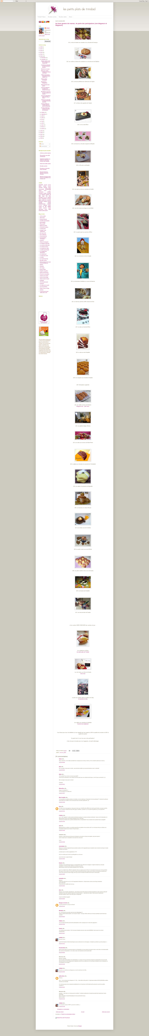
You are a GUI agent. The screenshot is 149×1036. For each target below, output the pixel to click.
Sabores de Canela (44, 275)
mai (42, 121)
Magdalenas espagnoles (44, 82)
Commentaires (44, 146)
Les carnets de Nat (44, 258)
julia (60, 766)
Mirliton (41, 264)
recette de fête (43, 206)
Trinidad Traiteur (42, 16)
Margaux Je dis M (63, 902)
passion (49, 203)
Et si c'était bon (43, 234)
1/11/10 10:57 (62, 793)
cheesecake (41, 189)
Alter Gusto (42, 217)
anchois (49, 184)
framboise (44, 198)
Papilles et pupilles (44, 271)
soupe (49, 207)
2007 (41, 134)
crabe (40, 194)
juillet (42, 117)
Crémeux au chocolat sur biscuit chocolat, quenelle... (46, 101)
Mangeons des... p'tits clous (83, 406)
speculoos (41, 209)
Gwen (60, 758)
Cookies (61, 815)
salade (40, 207)
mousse (49, 201)
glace (40, 200)
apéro (40, 186)
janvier (42, 128)
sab (60, 825)
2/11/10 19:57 (62, 933)
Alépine (60, 920)
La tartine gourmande (44, 249)
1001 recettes (43, 216)
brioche (49, 186)
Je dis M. (42, 240)
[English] (40, 22)
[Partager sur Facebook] (77, 751)
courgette (49, 193)
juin (42, 119)
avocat (44, 186)
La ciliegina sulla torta (44, 243)
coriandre (41, 193)
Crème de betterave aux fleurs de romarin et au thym (45, 88)
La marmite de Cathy (83, 699)
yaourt (46, 210)
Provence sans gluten (44, 274)
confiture (49, 191)
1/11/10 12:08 (62, 802)
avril (42, 123)
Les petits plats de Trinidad (83, 652)
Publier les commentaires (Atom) (68, 1014)
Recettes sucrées (52, 16)
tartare (46, 209)
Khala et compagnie (44, 242)
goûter (65, 752)
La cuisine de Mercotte (45, 245)
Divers (70, 16)
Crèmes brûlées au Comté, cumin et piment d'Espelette (45, 105)
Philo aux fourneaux (44, 272)
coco (45, 190)
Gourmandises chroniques (43, 238)
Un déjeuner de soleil (44, 285)
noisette (40, 202)
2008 (41, 132)
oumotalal (61, 878)
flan (46, 196)
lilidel (60, 774)
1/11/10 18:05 (62, 874)
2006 (41, 136)
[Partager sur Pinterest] (78, 751)
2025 (41, 47)
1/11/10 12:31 (62, 811)
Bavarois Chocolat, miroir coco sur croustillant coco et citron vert (45, 177)
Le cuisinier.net (43, 254)
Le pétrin (42, 257)
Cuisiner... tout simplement (43, 231)
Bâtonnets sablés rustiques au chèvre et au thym (46, 72)
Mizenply (61, 910)
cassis (49, 187)
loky (60, 890)
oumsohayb (61, 846)
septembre (43, 114)
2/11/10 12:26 (62, 924)
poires (49, 205)
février (42, 126)
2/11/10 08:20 (62, 916)
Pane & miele (43, 269)
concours (61, 752)
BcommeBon (42, 222)
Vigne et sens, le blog (44, 288)
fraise (40, 198)
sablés (49, 206)
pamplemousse (42, 203)
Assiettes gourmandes (44, 220)
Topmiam (42, 283)
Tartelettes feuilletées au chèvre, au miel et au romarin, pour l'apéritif (45, 160)
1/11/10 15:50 (62, 858)
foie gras (45, 197)
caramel (45, 187)
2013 (41, 50)
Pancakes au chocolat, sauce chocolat (45, 169)
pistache (45, 205)
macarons (41, 201)
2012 (41, 52)
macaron (49, 200)
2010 (41, 56)
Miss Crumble (62, 797)
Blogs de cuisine (43, 225)
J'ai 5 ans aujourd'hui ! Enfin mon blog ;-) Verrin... (46, 97)
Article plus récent (59, 1012)
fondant (49, 197)
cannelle (40, 187)
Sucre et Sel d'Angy (44, 277)
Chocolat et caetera (44, 227)
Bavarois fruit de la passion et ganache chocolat (44, 173)
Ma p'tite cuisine (43, 260)
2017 (41, 48)
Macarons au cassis (45, 69)
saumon (45, 207)
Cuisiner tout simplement (82, 724)
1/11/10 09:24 (62, 770)
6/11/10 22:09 (62, 964)
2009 (41, 130)
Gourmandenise (43, 236)
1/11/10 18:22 (62, 885)
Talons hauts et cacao (44, 278)
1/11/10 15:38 (62, 842)
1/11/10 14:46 (62, 830)
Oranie (60, 928)
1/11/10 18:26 (62, 898)
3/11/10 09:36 (62, 952)
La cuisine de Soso (44, 246)
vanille (43, 210)
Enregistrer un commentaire (63, 1009)
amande (41, 184)
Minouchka (61, 788)
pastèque (40, 205)
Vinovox (41, 289)
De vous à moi (43, 233)
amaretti (45, 184)
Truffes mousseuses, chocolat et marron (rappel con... (45, 76)
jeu (46, 200)
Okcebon (42, 266)
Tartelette (42, 280)
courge (44, 193)
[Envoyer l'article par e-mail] (69, 750)
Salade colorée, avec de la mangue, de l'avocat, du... (45, 62)
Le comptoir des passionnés (43, 252)
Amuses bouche (43, 219)
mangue (45, 201)
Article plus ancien (106, 1012)
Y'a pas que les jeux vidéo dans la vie (44, 292)
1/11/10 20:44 (62, 906)
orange (49, 202)
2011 (41, 54)
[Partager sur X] (76, 751)
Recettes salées (63, 16)
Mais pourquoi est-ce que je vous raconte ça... (45, 262)
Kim (60, 806)
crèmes (43, 194)
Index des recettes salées (45, 163)
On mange (42, 267)
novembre (43, 59)
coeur (50, 190)
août (42, 116)
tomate (40, 210)
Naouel (60, 863)
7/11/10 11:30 (62, 987)
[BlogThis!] (74, 751)
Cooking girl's (43, 228)
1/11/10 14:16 (62, 821)
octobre (43, 112)
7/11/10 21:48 (62, 1006)
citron (40, 190)
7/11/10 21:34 (62, 998)
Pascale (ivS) (62, 947)
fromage (49, 198)
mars (42, 125)
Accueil (82, 1012)
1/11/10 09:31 (62, 784)
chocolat (48, 189)
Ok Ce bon (82, 673)
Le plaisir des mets (44, 255)
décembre (43, 57)
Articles (42, 143)
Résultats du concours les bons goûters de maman (46, 92)
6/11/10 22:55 (62, 971)
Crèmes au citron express (45, 153)
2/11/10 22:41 (62, 943)
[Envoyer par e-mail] (73, 751)
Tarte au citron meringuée (44, 79)
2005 (41, 138)
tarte (50, 209)
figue (43, 196)
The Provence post (44, 282)
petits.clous (61, 976)
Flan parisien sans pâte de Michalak (45, 156)
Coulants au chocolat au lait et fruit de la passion (45, 66)
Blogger (80, 1026)
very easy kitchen (43, 286)
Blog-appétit (42, 224)
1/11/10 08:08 (62, 762)
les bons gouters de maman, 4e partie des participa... (45, 109)
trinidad (60, 937)
